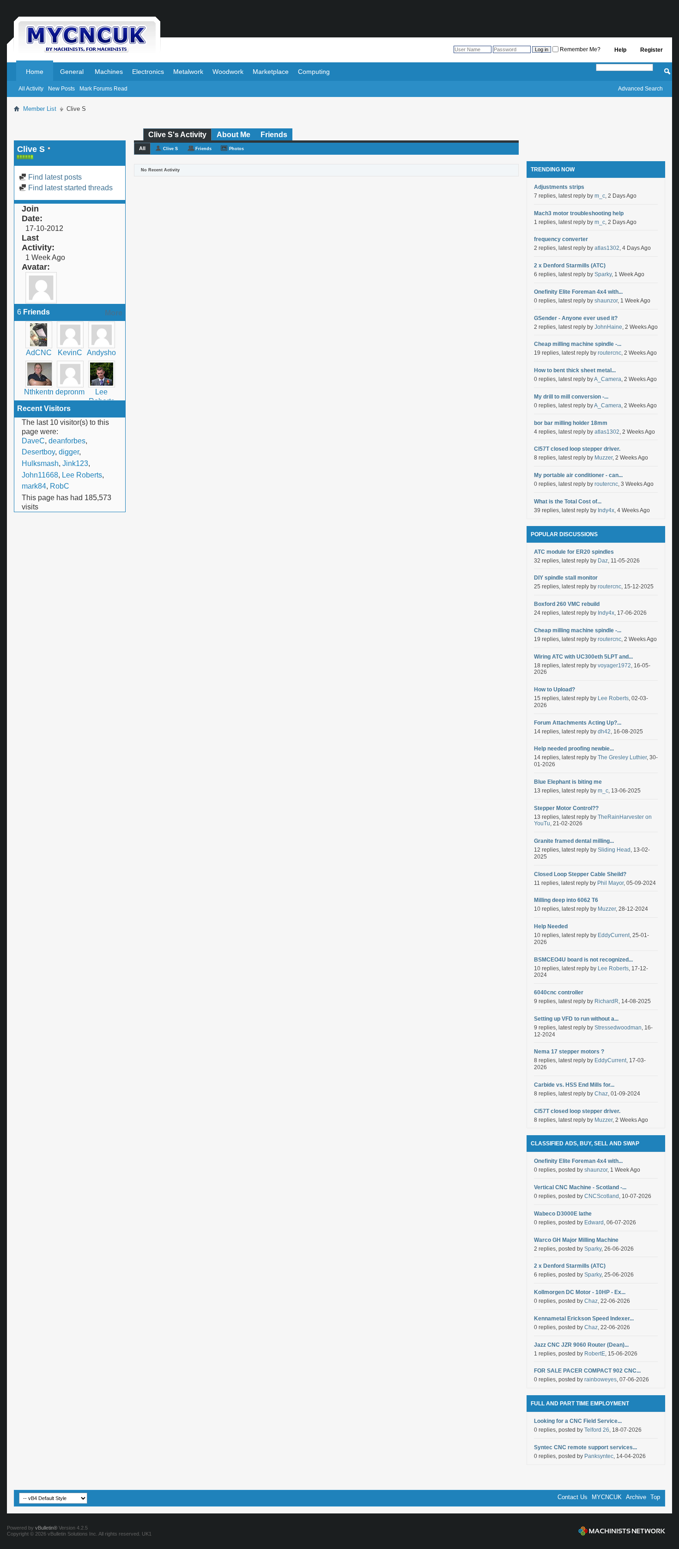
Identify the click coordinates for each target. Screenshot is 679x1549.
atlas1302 (606, 248)
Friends (274, 135)
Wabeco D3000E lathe (563, 1213)
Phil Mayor (610, 883)
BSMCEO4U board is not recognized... (583, 959)
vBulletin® (46, 1528)
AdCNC (39, 353)
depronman (74, 392)
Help (620, 50)
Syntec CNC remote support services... (585, 1447)
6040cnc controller (558, 992)
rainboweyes (600, 1379)
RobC (59, 486)
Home (34, 71)
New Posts (61, 88)
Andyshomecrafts (115, 353)
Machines (109, 71)
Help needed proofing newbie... (574, 748)
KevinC (70, 353)
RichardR (606, 1001)
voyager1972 (614, 665)
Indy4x (606, 510)
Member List (39, 108)
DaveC (33, 441)
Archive (636, 1497)
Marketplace (271, 71)
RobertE (594, 1353)
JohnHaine (608, 327)
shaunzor (606, 300)
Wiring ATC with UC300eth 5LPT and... (583, 656)
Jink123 (75, 463)
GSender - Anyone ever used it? (576, 318)
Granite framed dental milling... (574, 841)
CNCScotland (601, 1196)
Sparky (603, 274)
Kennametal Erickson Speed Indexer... (584, 1318)
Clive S (170, 148)
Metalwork (188, 71)
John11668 (40, 475)
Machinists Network (621, 1531)
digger (69, 452)
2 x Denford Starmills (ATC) (570, 265)
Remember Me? (579, 49)
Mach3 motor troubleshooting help (579, 213)
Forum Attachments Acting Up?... (577, 723)
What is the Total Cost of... (567, 501)
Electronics (148, 71)
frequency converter (561, 239)
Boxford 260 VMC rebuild (567, 604)
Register (651, 50)
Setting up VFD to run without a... (576, 1019)
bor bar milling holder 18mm (570, 423)
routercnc (609, 353)
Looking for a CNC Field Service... (578, 1421)
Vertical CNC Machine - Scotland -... (580, 1187)
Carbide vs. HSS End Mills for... (574, 1085)
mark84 (34, 486)
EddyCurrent (614, 935)
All (142, 148)
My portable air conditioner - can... (578, 475)
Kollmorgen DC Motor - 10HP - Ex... (579, 1292)
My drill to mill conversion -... (571, 396)
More (113, 313)
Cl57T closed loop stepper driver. (577, 449)
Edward (594, 1222)
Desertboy (38, 452)
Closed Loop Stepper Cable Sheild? (580, 874)
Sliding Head (614, 850)
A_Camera (607, 379)
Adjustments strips (559, 187)
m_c (599, 196)
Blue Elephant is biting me (568, 782)
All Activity (30, 88)
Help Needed (551, 926)
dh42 (604, 731)
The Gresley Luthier (622, 757)
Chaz (601, 1093)
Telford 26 (596, 1430)
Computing (314, 71)
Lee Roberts (82, 475)
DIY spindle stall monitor (566, 578)
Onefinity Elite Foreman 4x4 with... (578, 292)
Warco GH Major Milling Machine (576, 1240)
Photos (236, 148)
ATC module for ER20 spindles (574, 552)
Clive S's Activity (177, 135)
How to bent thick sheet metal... (575, 370)
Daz (603, 560)
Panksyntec (598, 1456)
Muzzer (603, 457)
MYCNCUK (607, 1497)
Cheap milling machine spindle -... (577, 344)
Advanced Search (640, 88)
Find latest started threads (69, 188)
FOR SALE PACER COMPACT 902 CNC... (587, 1370)
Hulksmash (40, 463)
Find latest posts (54, 177)
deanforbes (66, 441)
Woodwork (227, 71)
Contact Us (573, 1497)
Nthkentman (44, 392)
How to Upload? (554, 689)
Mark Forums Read (103, 88)
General (72, 71)
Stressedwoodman (618, 1027)
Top (655, 1497)
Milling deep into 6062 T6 (566, 900)
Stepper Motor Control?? (566, 808)
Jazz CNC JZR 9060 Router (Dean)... (581, 1345)
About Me (233, 135)
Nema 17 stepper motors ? (569, 1051)
